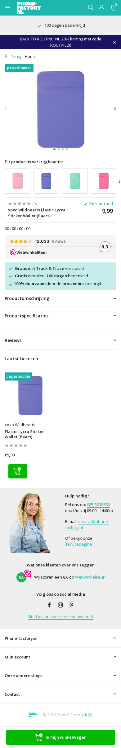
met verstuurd (49, 268)
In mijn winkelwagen (66, 737)
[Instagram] (60, 605)
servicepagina (78, 544)
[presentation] (6, 109)
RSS (88, 715)
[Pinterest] (71, 605)
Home (30, 56)
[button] (54, 149)
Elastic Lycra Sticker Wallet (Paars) (24, 434)
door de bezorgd (54, 283)
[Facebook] (49, 605)
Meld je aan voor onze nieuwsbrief (60, 616)
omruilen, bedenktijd (51, 276)
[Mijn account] (101, 8)
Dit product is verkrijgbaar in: (34, 161)
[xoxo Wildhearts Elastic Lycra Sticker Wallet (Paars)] (30, 395)
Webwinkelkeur (90, 577)
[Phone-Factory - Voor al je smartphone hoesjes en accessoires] (40, 8)
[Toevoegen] (17, 471)
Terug (16, 56)
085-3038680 (98, 504)
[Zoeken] (90, 7)
